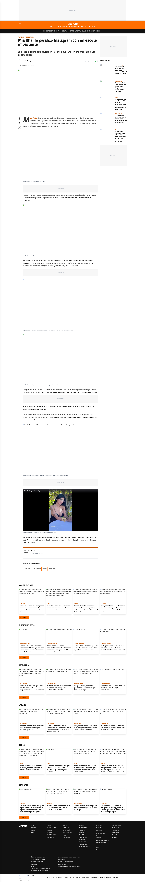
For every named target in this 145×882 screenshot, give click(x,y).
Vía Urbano (115, 827)
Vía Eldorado (83, 830)
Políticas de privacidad (38, 859)
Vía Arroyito (50, 830)
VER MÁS (23, 617)
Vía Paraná (82, 842)
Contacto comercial (37, 861)
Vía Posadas (83, 827)
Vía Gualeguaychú (84, 846)
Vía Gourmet (115, 832)
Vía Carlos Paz (51, 827)
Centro (65, 31)
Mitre (66, 877)
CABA (32, 832)
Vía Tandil (50, 832)
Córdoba (49, 31)
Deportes (98, 845)
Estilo (97, 847)
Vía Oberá (82, 834)
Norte (71, 31)
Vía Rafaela (82, 839)
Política (98, 835)
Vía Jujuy (66, 827)
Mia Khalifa (33, 118)
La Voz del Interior (105, 877)
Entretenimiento (101, 842)
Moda (45, 569)
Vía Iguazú (82, 832)
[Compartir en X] (19, 127)
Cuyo (84, 31)
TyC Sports (94, 877)
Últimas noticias (100, 833)
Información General (102, 840)
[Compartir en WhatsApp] (19, 123)
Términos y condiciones (38, 857)
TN (53, 877)
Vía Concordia (83, 844)
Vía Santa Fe (83, 837)
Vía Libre (114, 834)
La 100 (72, 877)
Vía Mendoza (66, 837)
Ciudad (78, 877)
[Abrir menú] (34, 23)
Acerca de (34, 864)
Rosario (57, 31)
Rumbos (21, 37)
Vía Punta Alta (51, 837)
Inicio (43, 31)
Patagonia (91, 31)
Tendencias (30, 37)
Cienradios (85, 877)
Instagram (52, 569)
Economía (98, 837)
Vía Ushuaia (99, 827)
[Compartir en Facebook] (19, 118)
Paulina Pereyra (27, 61)
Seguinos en (90, 60)
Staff (32, 866)
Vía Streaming (116, 830)
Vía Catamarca (67, 832)
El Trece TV (59, 877)
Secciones (100, 31)
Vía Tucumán (66, 830)
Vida (97, 849)
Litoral (78, 31)
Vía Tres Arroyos (52, 834)
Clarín (48, 877)
